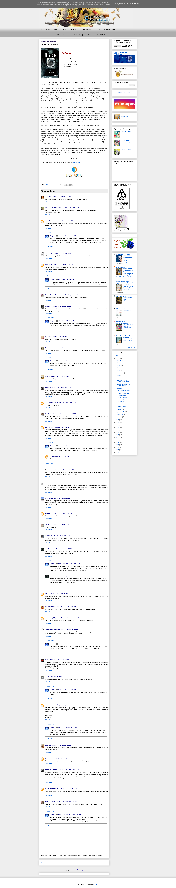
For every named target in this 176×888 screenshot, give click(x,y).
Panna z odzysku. (122, 406)
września (120, 409)
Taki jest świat (51, 402)
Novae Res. (76, 162)
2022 (117, 442)
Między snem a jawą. (123, 393)
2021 (117, 440)
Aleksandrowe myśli (53, 788)
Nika (46, 498)
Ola (46, 676)
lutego (119, 363)
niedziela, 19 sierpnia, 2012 (70, 769)
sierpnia (119, 378)
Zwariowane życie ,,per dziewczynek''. (123, 384)
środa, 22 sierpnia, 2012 (70, 788)
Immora (48, 535)
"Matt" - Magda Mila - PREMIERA (121, 53)
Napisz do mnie (125, 116)
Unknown (48, 513)
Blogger (95, 884)
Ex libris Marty (51, 801)
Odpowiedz (48, 202)
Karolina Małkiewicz (53, 207)
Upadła (47, 549)
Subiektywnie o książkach (124, 254)
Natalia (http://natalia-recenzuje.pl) (59, 483)
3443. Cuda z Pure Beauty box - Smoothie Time (128, 326)
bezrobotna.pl (50, 606)
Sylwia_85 (49, 376)
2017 (117, 430)
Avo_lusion (49, 347)
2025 (117, 450)
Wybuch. (119, 388)
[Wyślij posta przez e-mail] (61, 184)
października (121, 412)
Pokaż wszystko (131, 347)
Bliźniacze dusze (126, 131)
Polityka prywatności (110, 29)
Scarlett (48, 306)
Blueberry (49, 336)
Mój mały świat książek (123, 335)
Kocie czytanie (120, 267)
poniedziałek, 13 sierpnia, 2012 (70, 563)
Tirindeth (48, 253)
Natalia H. (49, 593)
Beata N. (48, 387)
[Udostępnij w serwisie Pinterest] (72, 185)
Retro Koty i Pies (51, 295)
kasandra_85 (50, 618)
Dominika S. (49, 414)
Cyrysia (53, 236)
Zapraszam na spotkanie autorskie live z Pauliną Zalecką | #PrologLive (128, 259)
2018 (117, 432)
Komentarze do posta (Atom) (77, 870)
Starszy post (104, 863)
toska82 (48, 196)
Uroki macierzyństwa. (123, 403)
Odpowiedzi (50, 232)
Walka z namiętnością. (123, 390)
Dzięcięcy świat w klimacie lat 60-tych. (123, 380)
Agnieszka (49, 264)
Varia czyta (49, 629)
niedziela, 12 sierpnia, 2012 (68, 279)
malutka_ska (50, 221)
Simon (47, 659)
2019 (117, 435)
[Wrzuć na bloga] (66, 185)
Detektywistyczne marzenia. (122, 400)
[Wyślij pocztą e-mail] (65, 185)
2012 (117, 358)
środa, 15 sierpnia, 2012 (65, 576)
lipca (118, 375)
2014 (117, 422)
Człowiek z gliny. (126, 149)
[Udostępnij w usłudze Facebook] (70, 185)
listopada (120, 414)
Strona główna (45, 29)
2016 (117, 427)
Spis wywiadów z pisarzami (91, 29)
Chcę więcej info (121, 4)
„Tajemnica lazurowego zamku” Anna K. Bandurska (128, 339)
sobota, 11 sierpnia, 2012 (61, 196)
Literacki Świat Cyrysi (124, 92)
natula (47, 427)
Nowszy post (45, 863)
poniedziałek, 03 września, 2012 (70, 814)
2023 (117, 445)
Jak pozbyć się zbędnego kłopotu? (127, 141)
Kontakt (56, 29)
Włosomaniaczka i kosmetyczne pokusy (122, 322)
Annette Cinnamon (52, 769)
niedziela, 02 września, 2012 (68, 801)
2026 (117, 452)
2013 (117, 420)
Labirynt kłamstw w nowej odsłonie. (122, 396)
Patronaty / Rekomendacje (71, 29)
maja (119, 370)
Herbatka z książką (52, 705)
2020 (117, 437)
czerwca (120, 373)
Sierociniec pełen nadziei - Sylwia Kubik (127, 299)
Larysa (47, 524)
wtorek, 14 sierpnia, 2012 (65, 456)
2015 (117, 425)
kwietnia (119, 368)
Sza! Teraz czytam (121, 296)
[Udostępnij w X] (68, 185)
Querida (48, 745)
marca (119, 365)
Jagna (47, 758)
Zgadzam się (134, 4)
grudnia (119, 417)
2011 (117, 355)
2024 (117, 447)
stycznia (119, 360)
